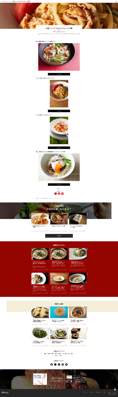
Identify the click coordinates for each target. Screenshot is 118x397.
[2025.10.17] (59, 278)
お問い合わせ (115, 392)
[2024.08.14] (59, 218)
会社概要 (109, 392)
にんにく (56, 355)
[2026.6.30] (40, 333)
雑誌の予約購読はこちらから (79, 381)
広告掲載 (104, 392)
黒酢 (52, 353)
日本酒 (48, 353)
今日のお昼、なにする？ (60, 31)
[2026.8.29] (78, 254)
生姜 (72, 353)
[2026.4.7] (59, 333)
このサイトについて (85, 392)
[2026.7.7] (78, 312)
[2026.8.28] (40, 254)
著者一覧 (91, 392)
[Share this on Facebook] (59, 193)
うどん (58, 188)
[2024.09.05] (40, 218)
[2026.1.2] (59, 254)
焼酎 (45, 353)
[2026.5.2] (59, 312)
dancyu (37, 198)
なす (61, 355)
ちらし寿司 (64, 353)
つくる (40, 198)
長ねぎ (59, 353)
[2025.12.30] (78, 333)
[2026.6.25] (40, 312)
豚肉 (56, 353)
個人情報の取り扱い (97, 392)
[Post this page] (55, 193)
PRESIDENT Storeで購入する (79, 379)
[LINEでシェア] (62, 193)
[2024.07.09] (78, 218)
